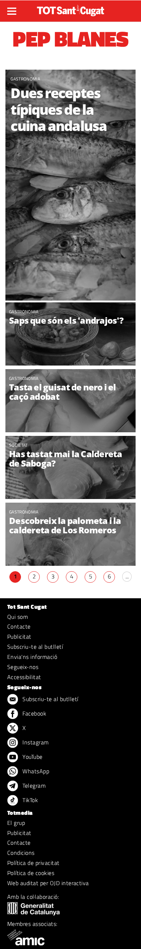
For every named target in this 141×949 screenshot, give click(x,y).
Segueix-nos (22, 666)
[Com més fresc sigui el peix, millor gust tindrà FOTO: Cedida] (70, 185)
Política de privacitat (33, 862)
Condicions (21, 852)
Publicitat (19, 636)
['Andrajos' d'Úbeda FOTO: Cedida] (70, 334)
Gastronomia (25, 78)
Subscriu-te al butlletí (35, 646)
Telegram (33, 785)
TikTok (29, 800)
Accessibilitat (24, 677)
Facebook (33, 713)
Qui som (17, 616)
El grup (16, 822)
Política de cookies (30, 873)
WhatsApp (35, 771)
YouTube (32, 756)
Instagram (35, 742)
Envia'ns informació (32, 656)
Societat (18, 445)
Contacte (19, 626)
